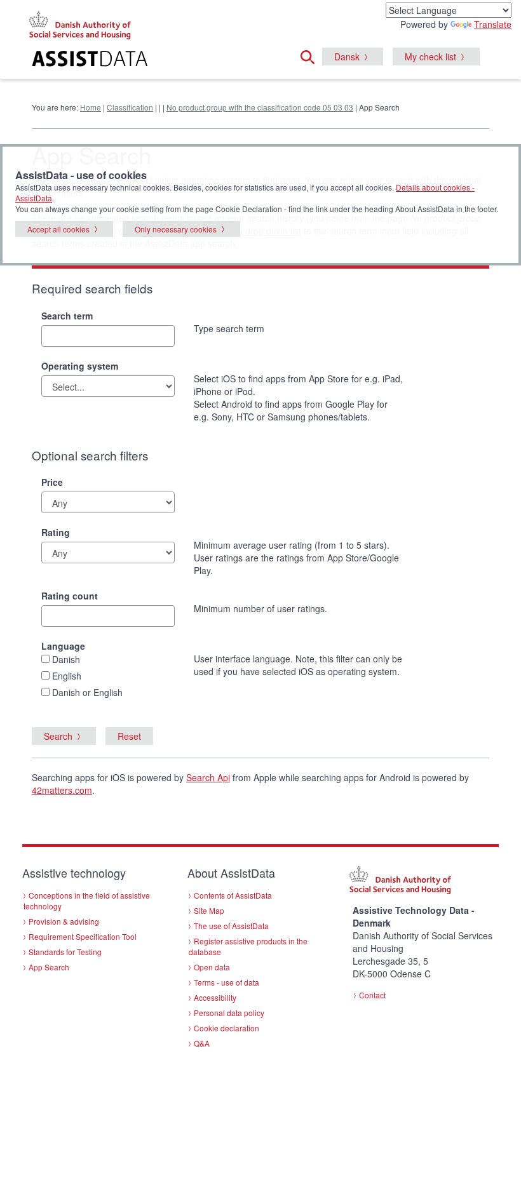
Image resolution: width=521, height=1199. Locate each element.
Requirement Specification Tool (83, 936)
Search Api (208, 777)
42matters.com (62, 790)
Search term (67, 315)
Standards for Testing (65, 951)
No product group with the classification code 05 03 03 (259, 107)
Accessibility (215, 997)
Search (58, 736)
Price (52, 482)
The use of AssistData (231, 925)
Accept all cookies (58, 229)
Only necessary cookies (176, 229)
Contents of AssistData (233, 895)
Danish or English (87, 692)
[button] (311, 55)
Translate (492, 24)
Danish (66, 659)
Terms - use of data (226, 982)
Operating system (79, 365)
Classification (130, 107)
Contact (372, 994)
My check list (430, 56)
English (66, 675)
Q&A (202, 1043)
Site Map (209, 910)
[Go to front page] (102, 60)
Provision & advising (64, 921)
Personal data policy (229, 1012)
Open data (212, 966)
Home (90, 107)
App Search (49, 966)
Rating (55, 532)
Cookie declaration (226, 1027)
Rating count (69, 595)
